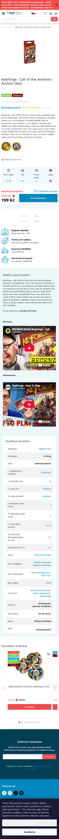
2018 (48, 583)
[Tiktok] (16, 793)
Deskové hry (45, 448)
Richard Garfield (43, 555)
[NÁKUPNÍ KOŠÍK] (56, 14)
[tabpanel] (29, 52)
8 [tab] (39, 722)
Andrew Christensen (40, 590)
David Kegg (45, 596)
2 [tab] (22, 722)
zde (39, 809)
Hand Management (41, 572)
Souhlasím (29, 832)
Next (55, 688)
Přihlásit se (49, 756)
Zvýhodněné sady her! (42, 7)
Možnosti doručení (48, 191)
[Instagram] (10, 793)
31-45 (48, 525)
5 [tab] (31, 722)
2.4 (49, 547)
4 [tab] (28, 722)
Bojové (37, 562)
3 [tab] (25, 722)
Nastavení (29, 823)
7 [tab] (36, 722)
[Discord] (21, 793)
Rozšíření (46, 472)
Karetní (36, 565)
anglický (47, 488)
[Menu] (3, 14)
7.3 (49, 537)
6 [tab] (33, 722)
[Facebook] (4, 793)
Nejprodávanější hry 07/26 (15, 7)
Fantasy (46, 562)
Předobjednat (38, 198)
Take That (46, 575)
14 (50, 481)
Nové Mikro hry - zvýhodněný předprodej (23, 2)
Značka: (15, 101)
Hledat (54, 19)
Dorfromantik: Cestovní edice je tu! (32, 5)
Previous (3, 688)
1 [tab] (19, 722)
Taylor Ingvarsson (41, 593)
